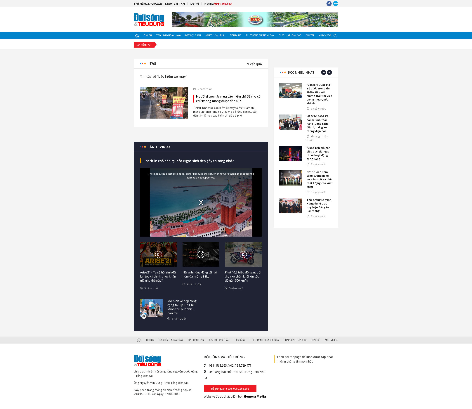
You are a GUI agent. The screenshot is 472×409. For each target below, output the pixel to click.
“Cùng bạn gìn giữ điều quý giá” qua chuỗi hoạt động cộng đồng (318, 153)
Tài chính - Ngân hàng (168, 35)
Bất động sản (193, 35)
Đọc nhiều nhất (301, 72)
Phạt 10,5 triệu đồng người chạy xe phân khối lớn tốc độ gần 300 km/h (243, 276)
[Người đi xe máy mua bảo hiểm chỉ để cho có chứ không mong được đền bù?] (164, 102)
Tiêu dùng (235, 35)
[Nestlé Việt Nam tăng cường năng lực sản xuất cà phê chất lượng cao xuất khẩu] (290, 178)
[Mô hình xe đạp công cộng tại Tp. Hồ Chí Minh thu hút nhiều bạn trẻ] (151, 308)
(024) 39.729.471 (240, 365)
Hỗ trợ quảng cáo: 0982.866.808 (230, 388)
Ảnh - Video (324, 35)
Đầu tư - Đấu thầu (215, 35)
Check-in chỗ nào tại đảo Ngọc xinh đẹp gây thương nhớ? (188, 161)
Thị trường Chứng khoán (260, 35)
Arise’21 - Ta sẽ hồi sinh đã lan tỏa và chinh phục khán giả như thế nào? (158, 276)
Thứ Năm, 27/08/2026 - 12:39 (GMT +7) (159, 3)
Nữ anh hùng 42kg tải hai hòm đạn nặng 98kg (200, 274)
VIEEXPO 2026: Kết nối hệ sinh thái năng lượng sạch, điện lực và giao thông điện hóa (318, 124)
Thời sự (148, 35)
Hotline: (218, 3)
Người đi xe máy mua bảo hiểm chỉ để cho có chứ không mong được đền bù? (228, 98)
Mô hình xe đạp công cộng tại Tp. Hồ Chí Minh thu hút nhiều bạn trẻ (182, 307)
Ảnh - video (160, 147)
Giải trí (310, 35)
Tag (153, 63)
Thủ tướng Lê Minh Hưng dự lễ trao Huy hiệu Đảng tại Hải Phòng (319, 205)
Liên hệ (194, 3)
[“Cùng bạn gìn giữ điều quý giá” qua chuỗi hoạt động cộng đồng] (290, 153)
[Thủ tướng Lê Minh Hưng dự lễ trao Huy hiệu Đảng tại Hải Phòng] (290, 205)
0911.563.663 (218, 365)
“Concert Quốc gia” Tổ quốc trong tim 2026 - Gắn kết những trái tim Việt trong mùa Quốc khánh (319, 94)
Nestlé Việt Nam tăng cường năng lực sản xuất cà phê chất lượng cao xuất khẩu (320, 179)
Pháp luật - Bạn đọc (290, 35)
